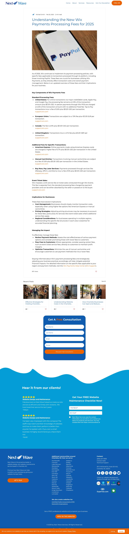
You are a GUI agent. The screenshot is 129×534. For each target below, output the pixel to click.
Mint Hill (54, 475)
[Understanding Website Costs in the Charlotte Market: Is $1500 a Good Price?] (64, 292)
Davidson (55, 468)
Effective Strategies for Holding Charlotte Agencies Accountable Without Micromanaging (35, 303)
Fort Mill (54, 472)
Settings (113, 531)
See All (104, 281)
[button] (81, 3)
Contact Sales (101, 461)
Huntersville (56, 460)
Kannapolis (55, 470)
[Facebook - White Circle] (98, 473)
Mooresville (55, 466)
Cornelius (55, 473)
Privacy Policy (72, 531)
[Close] (127, 531)
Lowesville (69, 479)
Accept (121, 531)
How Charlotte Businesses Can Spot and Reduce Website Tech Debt (92, 303)
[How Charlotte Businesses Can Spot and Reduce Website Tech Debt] (93, 292)
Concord (54, 462)
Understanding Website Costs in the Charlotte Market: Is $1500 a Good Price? (63, 303)
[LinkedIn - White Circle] (110, 473)
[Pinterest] (114, 473)
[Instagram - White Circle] (106, 473)
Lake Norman (56, 464)
